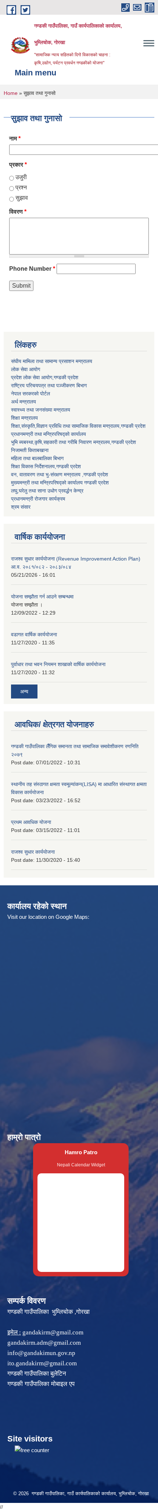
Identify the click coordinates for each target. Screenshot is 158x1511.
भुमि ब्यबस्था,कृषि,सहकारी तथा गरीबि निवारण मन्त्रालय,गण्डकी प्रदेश (73, 442)
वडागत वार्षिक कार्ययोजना (34, 634)
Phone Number (32, 269)
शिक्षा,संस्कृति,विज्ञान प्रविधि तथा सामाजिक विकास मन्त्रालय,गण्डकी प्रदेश (78, 426)
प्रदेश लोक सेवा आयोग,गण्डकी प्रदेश (44, 377)
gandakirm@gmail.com (52, 1332)
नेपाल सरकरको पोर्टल (30, 394)
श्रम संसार (20, 507)
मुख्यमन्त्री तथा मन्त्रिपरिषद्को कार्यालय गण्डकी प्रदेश (60, 483)
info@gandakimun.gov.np (41, 1353)
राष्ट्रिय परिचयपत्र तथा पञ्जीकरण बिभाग (49, 385)
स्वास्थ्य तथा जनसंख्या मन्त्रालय (40, 410)
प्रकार (18, 164)
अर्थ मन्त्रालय (23, 402)
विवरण (17, 212)
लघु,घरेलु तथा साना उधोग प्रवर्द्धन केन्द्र (47, 491)
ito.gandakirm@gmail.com (42, 1363)
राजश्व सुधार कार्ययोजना (33, 852)
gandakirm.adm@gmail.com (44, 1342)
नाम (15, 138)
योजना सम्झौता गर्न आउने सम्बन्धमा (42, 597)
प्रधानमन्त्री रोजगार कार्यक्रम (38, 499)
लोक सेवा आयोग (25, 369)
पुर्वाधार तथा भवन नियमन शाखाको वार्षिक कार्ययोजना (58, 664)
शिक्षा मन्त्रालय (24, 418)
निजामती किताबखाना (30, 450)
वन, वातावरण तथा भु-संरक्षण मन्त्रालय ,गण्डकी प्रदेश (59, 474)
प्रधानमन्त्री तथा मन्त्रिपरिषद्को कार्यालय (48, 434)
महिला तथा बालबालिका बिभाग (37, 458)
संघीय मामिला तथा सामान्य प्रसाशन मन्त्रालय (51, 361)
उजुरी (21, 177)
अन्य (24, 691)
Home (11, 93)
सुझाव (21, 198)
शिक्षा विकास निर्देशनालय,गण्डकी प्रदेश (46, 466)
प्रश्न (21, 187)
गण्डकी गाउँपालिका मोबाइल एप (41, 1383)
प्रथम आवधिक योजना (31, 822)
